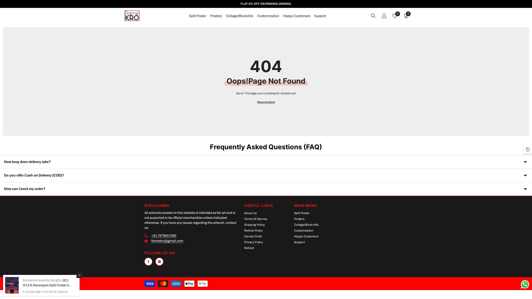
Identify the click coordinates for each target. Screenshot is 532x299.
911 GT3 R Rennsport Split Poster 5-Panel (46, 285)
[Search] (373, 15)
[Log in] (384, 15)
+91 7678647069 (163, 235)
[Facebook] (148, 262)
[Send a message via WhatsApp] (525, 284)
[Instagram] (159, 262)
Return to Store (266, 102)
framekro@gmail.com (167, 241)
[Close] (79, 275)
